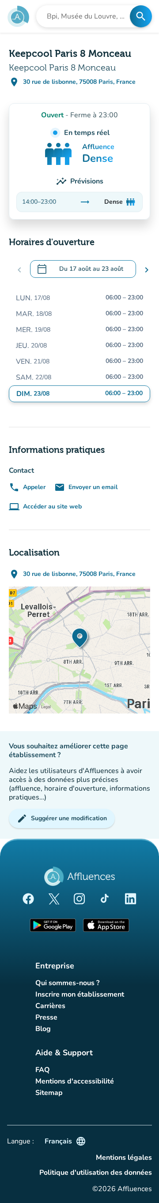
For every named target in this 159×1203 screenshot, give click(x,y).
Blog (43, 1029)
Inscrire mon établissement (79, 994)
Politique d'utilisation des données (95, 1173)
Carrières (50, 1006)
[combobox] (85, 16)
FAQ (42, 1070)
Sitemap (49, 1093)
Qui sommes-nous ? (67, 983)
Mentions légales (124, 1158)
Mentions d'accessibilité (74, 1081)
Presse (46, 1017)
